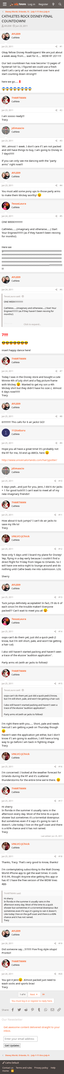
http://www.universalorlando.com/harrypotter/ (29, 460)
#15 (60, 683)
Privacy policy (41, 1067)
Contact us (7, 1067)
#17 (60, 800)
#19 (60, 943)
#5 (61, 216)
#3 (61, 140)
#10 (60, 480)
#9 (61, 443)
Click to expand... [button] (32, 324)
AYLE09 (7, 25)
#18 (60, 856)
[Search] (60, 4)
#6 (61, 289)
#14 (60, 631)
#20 (60, 973)
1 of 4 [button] (22, 994)
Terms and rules (24, 1067)
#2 (61, 110)
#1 (61, 46)
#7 (61, 371)
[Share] (56, 47)
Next (32, 994)
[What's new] (53, 4)
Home (5, 1070)
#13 (60, 597)
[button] (5, 4)
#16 (60, 766)
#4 (61, 185)
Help (53, 1067)
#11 (60, 514)
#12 (60, 548)
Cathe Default (12, 1062)
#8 (61, 416)
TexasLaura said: (12, 296)
